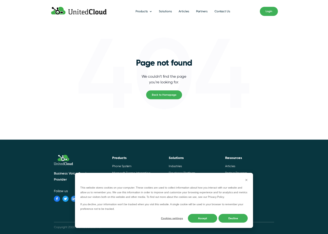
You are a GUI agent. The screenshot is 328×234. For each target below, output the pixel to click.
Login (269, 11)
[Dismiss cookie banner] (246, 180)
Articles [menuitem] (230, 166)
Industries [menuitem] (175, 166)
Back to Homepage (164, 94)
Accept (202, 218)
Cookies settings (172, 218)
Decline (233, 218)
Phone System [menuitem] (122, 166)
